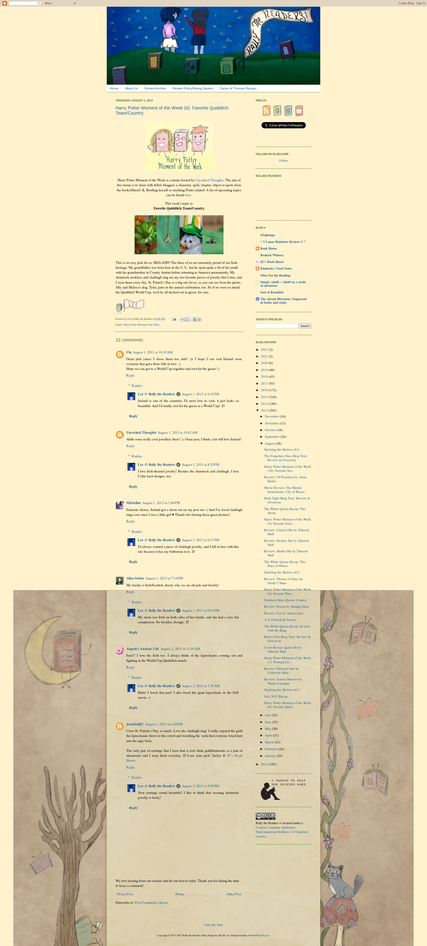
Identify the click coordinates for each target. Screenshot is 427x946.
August (270, 443)
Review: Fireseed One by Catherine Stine (281, 670)
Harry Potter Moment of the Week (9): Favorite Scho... (287, 521)
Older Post (234, 894)
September (272, 436)
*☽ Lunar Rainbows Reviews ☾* (283, 241)
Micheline (133, 502)
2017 (265, 383)
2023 (265, 349)
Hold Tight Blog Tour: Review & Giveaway (287, 500)
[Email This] (182, 319)
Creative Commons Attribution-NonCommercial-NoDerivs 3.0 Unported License (282, 831)
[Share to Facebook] (195, 319)
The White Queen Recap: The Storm (284, 510)
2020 (265, 363)
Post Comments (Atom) (151, 902)
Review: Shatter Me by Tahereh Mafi (286, 553)
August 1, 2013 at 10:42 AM (177, 432)
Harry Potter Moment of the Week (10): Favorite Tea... (287, 468)
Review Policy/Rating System (193, 88)
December (272, 416)
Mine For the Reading (275, 275)
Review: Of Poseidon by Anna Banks (285, 479)
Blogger (266, 935)
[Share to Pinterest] (199, 319)
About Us (131, 88)
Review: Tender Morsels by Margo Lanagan (283, 681)
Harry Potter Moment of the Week (141, 324)
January (271, 755)
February (271, 748)
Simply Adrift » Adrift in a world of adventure (283, 284)
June (268, 722)
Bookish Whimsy (272, 255)
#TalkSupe (267, 235)
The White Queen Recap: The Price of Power (284, 563)
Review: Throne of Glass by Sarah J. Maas (283, 581)
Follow (283, 160)
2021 (265, 356)
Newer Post (125, 894)
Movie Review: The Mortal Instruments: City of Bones (284, 489)
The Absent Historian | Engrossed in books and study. (283, 301)
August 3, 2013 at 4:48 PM (164, 724)
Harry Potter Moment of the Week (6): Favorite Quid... (287, 704)
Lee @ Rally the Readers (156, 393)
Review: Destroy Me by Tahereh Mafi (286, 542)
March (270, 742)
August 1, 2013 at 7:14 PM (164, 578)
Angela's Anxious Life (142, 648)
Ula (128, 352)
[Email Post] (174, 319)
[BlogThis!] (186, 319)
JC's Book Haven (272, 261)
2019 (265, 369)
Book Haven (268, 248)
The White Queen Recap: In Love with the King (287, 628)
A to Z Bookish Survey (280, 619)
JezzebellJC (135, 723)
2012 (265, 764)
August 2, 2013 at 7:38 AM (201, 685)
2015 (265, 397)
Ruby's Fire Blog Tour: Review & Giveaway (287, 638)
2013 (265, 410)
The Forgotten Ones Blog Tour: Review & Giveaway (286, 458)
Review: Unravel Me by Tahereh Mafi (286, 532)
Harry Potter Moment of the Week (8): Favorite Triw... (287, 591)
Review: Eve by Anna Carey (284, 613)
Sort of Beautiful (271, 292)
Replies (137, 385)
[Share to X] (191, 319)
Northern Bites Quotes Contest (285, 600)
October (271, 430)
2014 (265, 403)
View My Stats (213, 925)
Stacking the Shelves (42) (281, 572)
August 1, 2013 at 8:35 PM (200, 464)
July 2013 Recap (276, 696)
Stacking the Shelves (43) (281, 449)
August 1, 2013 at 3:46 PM (161, 502)
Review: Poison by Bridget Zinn (286, 606)
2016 (265, 390)
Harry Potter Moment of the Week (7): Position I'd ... (287, 660)
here (188, 194)
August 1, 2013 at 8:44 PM (200, 610)
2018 (265, 376)
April (269, 735)
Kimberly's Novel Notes (276, 268)
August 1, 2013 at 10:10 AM (153, 352)
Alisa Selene (135, 578)
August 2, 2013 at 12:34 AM (180, 648)
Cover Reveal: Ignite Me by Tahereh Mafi (283, 649)
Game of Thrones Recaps (238, 88)
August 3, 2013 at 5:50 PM (200, 785)
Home (114, 88)
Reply (130, 375)
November (272, 423)
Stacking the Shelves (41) (281, 689)
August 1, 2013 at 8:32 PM (200, 393)
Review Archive (155, 88)
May (268, 728)
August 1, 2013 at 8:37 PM (200, 539)
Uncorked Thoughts (209, 180)
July (268, 715)
